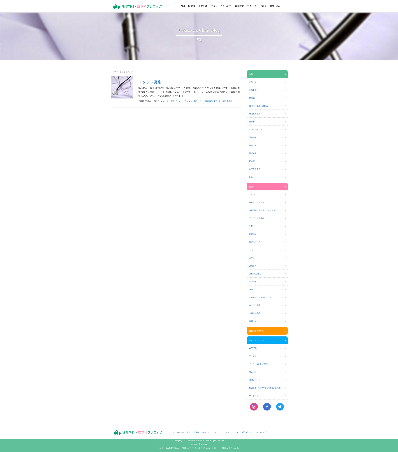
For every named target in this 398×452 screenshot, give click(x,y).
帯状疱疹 (253, 234)
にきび (252, 194)
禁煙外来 (253, 153)
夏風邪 (252, 121)
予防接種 (253, 137)
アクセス (252, 6)
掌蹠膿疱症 (253, 281)
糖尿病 (252, 97)
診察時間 (239, 6)
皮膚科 (191, 6)
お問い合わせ (277, 6)
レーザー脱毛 (254, 305)
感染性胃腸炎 (254, 113)
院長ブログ (175, 101)
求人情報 (222, 101)
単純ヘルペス (254, 241)
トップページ (116, 71)
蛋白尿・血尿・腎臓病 (258, 105)
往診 (251, 177)
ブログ (263, 6)
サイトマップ (254, 395)
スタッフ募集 (149, 81)
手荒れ (252, 226)
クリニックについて (221, 6)
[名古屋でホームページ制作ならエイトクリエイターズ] (199, 444)
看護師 (229, 101)
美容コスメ (253, 321)
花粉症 (252, 161)
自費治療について (256, 330)
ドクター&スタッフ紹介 (259, 364)
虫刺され (253, 265)
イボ (251, 249)
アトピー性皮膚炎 (256, 218)
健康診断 (253, 145)
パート (201, 101)
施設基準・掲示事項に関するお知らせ (265, 387)
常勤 (215, 101)
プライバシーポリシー (210, 448)
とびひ (252, 257)
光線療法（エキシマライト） (261, 297)
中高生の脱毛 (254, 313)
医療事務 (209, 101)
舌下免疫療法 (254, 169)
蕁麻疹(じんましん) (257, 202)
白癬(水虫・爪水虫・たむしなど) (262, 210)
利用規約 (224, 448)
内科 (182, 6)
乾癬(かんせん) (255, 273)
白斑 (251, 289)
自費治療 (203, 6)
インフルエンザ (255, 129)
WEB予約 (253, 348)
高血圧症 (253, 81)
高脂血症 (253, 89)
